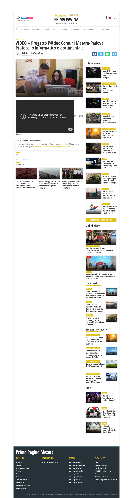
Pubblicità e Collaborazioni (103, 471)
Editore (97, 462)
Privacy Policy (99, 474)
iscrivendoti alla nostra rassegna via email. (53, 146)
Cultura (63, 29)
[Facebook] (106, 17)
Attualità (25, 29)
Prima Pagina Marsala (76, 471)
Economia (74, 29)
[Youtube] (109, 17)
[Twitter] (100, 54)
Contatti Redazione (101, 465)
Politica (45, 29)
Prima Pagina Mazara (75, 474)
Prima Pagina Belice (75, 462)
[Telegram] (114, 54)
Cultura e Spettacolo (22, 468)
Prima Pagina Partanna (76, 477)
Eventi (18, 474)
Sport (54, 29)
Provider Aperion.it (100, 468)
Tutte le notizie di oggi (23, 485)
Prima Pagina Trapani (75, 483)
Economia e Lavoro (21, 480)
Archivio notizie (21, 488)
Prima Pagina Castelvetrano (77, 465)
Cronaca (35, 29)
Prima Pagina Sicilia (75, 480)
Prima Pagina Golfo (75, 468)
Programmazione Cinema (50, 462)
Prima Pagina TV (21, 483)
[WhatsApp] (107, 54)
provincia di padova (22, 159)
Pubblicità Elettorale (101, 477)
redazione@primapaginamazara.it (106, 480)
